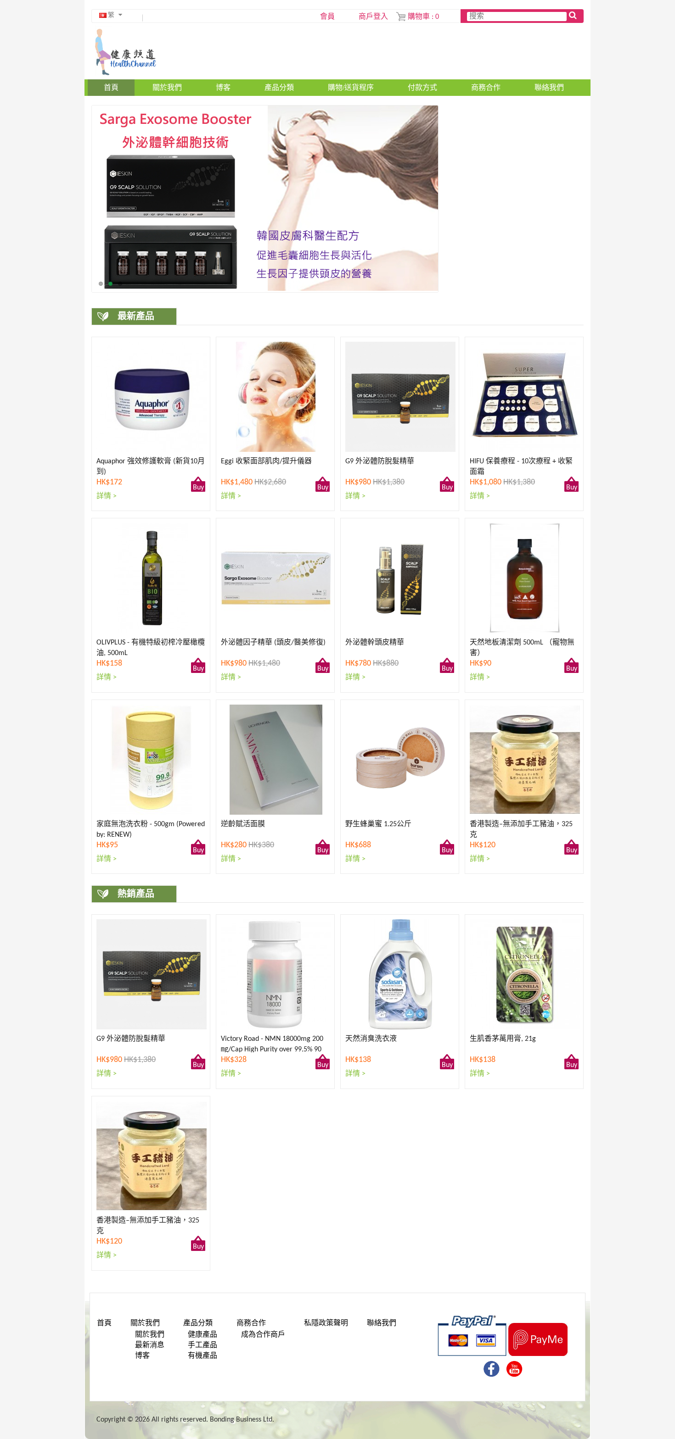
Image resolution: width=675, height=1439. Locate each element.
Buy (198, 487)
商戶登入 (373, 17)
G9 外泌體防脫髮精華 (379, 461)
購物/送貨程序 (351, 87)
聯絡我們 (549, 87)
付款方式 (422, 87)
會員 (327, 17)
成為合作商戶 (263, 1335)
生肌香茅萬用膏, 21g (503, 1039)
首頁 (111, 87)
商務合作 (486, 87)
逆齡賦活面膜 (243, 824)
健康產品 (202, 1335)
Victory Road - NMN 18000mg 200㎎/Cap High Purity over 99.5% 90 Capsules (272, 1049)
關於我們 (167, 87)
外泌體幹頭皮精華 (374, 642)
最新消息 (149, 1345)
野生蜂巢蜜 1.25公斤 (378, 824)
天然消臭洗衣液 (371, 1039)
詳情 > (106, 496)
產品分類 (279, 87)
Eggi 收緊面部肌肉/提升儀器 (266, 461)
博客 (223, 87)
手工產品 (202, 1345)
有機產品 (202, 1356)
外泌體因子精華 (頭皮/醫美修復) (273, 642)
